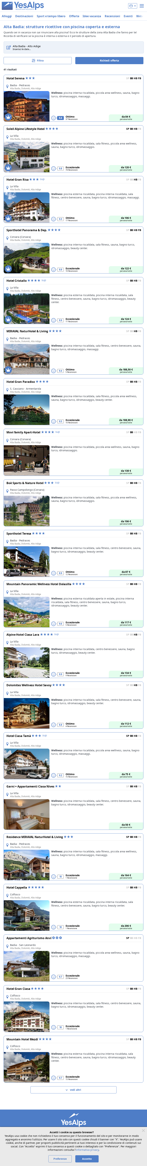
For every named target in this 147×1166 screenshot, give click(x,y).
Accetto (87, 1158)
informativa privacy (87, 1149)
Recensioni (112, 16)
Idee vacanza (92, 16)
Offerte (74, 16)
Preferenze (60, 1158)
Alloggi (7, 16)
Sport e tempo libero (51, 16)
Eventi (128, 16)
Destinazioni (24, 16)
